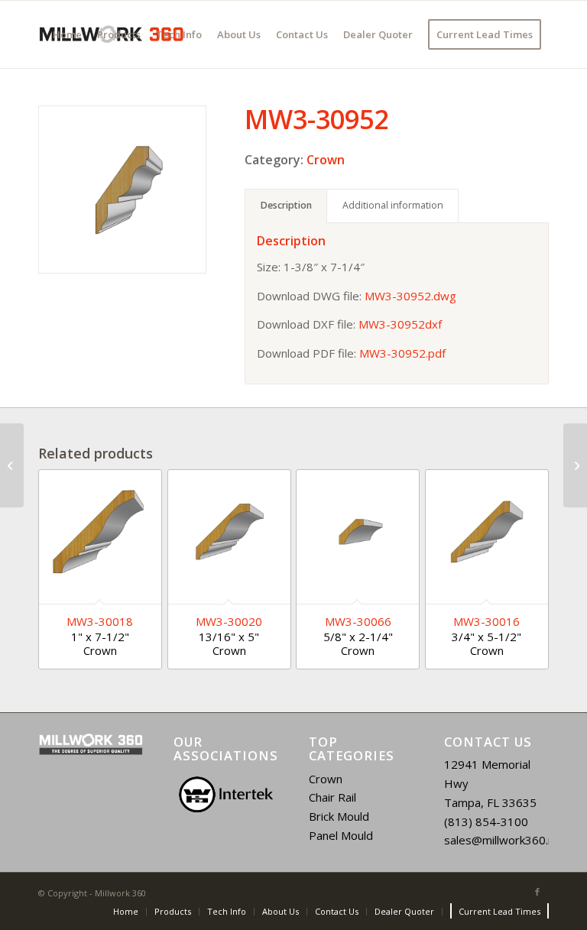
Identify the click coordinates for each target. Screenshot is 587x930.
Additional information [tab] (392, 205)
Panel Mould (341, 835)
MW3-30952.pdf (402, 353)
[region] (226, 795)
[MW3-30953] (575, 465)
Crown (325, 159)
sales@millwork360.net (505, 839)
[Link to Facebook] (537, 891)
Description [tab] (286, 205)
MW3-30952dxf (400, 324)
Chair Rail (332, 797)
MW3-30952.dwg (410, 295)
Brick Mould (339, 816)
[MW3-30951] (12, 465)
